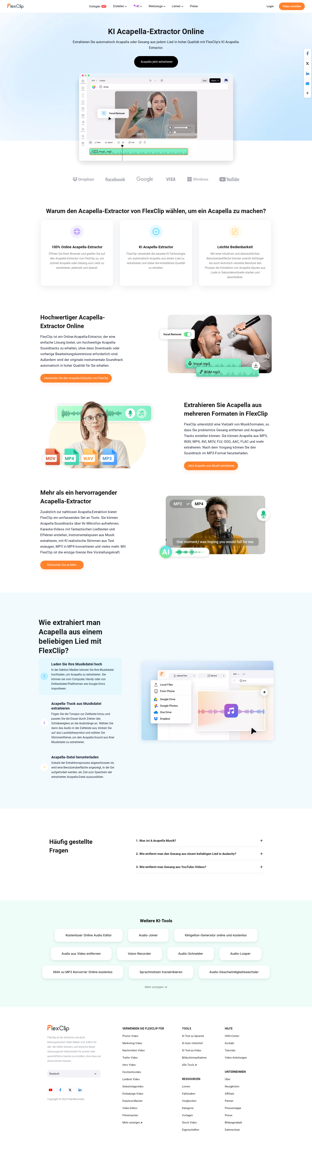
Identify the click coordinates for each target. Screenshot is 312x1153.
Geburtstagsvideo (133, 1086)
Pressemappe (233, 1108)
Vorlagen (94, 6)
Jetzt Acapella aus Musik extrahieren (211, 465)
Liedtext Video (131, 1079)
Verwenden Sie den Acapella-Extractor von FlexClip (76, 378)
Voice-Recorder (139, 953)
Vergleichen (189, 1101)
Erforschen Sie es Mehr (62, 565)
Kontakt (229, 1043)
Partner (229, 1101)
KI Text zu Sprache (193, 1036)
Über (227, 1079)
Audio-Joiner (148, 935)
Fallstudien (188, 1093)
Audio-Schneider (190, 953)
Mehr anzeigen (131, 1122)
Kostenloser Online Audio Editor (89, 935)
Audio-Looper (240, 953)
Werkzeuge (155, 6)
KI (138, 6)
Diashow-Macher (132, 1101)
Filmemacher (130, 1115)
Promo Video (130, 1036)
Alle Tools (188, 1064)
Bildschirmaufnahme (194, 1057)
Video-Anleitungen (236, 1057)
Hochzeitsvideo (131, 1072)
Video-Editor (129, 1108)
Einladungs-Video (132, 1093)
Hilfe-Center (232, 1036)
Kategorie (188, 1108)
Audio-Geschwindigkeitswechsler (234, 972)
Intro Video (129, 1064)
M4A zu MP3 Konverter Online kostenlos (82, 972)
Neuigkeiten (232, 1086)
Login (270, 6)
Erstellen (118, 6)
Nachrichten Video (133, 1050)
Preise (194, 6)
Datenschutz (232, 1129)
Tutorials (230, 1050)
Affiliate (229, 1093)
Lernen (176, 6)
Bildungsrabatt (233, 1122)
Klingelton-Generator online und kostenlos (216, 935)
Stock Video (189, 1122)
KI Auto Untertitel (192, 1043)
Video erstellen (292, 6)
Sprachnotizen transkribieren (161, 972)
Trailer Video (130, 1057)
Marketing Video (132, 1043)
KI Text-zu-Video (191, 1050)
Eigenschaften (190, 1129)
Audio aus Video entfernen (81, 953)
